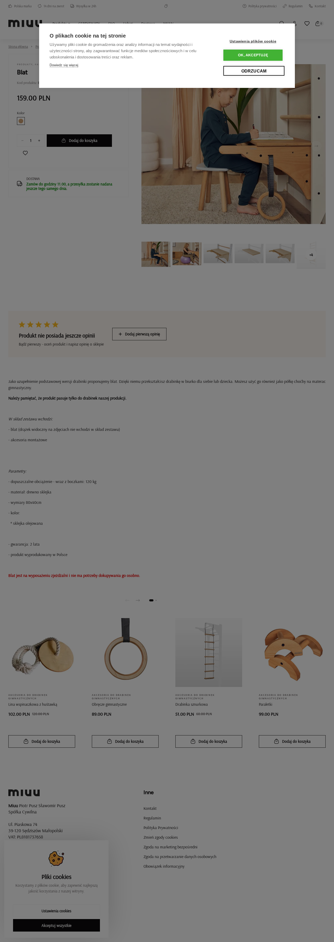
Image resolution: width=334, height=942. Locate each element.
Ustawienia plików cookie (253, 41)
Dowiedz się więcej (64, 65)
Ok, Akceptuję (253, 55)
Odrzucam (254, 71)
